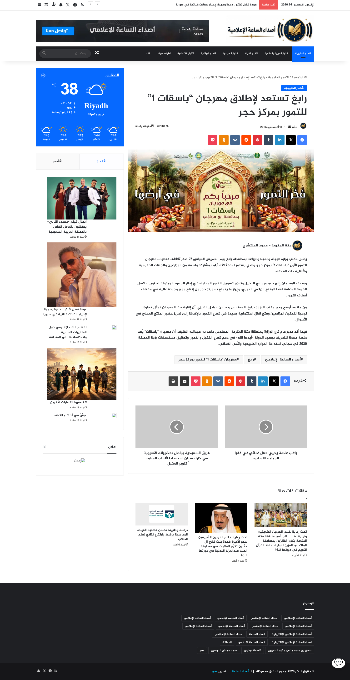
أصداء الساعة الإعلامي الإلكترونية (292, 634)
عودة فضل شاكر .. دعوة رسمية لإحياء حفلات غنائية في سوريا (65, 312)
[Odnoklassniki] (224, 140)
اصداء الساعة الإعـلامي (228, 634)
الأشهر (57, 162)
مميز (215, 671)
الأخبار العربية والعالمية (277, 53)
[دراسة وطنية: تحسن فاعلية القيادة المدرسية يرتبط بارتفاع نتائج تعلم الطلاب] (161, 514)
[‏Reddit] (246, 140)
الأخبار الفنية (251, 53)
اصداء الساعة (257, 634)
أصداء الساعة (240, 671)
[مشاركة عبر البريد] (184, 381)
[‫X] (291, 140)
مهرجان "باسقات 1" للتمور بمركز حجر (207, 359)
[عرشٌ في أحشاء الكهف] (114, 417)
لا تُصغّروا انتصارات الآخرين (68, 402)
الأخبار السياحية (231, 53)
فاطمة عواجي (252, 650)
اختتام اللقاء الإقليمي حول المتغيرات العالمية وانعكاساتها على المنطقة (68, 332)
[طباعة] (173, 381)
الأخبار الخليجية (303, 53)
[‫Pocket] (212, 140)
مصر (202, 650)
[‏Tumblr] (268, 140)
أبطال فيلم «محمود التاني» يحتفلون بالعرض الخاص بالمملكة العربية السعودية (67, 227)
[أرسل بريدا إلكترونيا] (289, 127)
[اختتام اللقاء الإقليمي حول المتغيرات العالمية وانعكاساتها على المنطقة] (114, 327)
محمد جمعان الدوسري (224, 650)
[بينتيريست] (257, 140)
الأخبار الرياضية (208, 53)
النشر (295, 127)
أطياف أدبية (164, 53)
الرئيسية (298, 77)
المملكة (227, 642)
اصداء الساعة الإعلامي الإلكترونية (292, 642)
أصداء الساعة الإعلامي (283, 359)
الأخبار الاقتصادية (185, 53)
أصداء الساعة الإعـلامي (298, 618)
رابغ (251, 359)
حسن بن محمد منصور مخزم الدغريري (290, 650)
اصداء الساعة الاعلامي (251, 642)
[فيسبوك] (302, 140)
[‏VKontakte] (235, 140)
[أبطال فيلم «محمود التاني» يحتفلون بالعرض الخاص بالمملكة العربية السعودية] (81, 198)
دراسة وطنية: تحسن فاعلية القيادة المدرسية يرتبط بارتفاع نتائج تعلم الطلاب (162, 534)
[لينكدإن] (280, 140)
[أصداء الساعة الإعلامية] (270, 29)
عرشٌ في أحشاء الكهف (70, 415)
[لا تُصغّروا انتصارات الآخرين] (81, 374)
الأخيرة (101, 162)
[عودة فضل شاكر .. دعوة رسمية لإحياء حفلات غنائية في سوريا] (81, 274)
